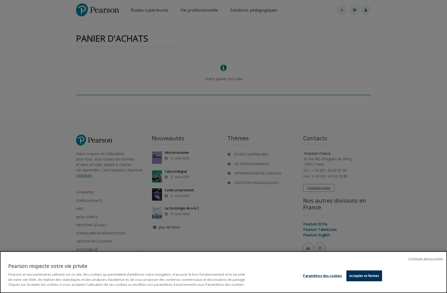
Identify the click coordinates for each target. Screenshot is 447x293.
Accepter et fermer (364, 275)
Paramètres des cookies (322, 275)
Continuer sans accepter (425, 258)
